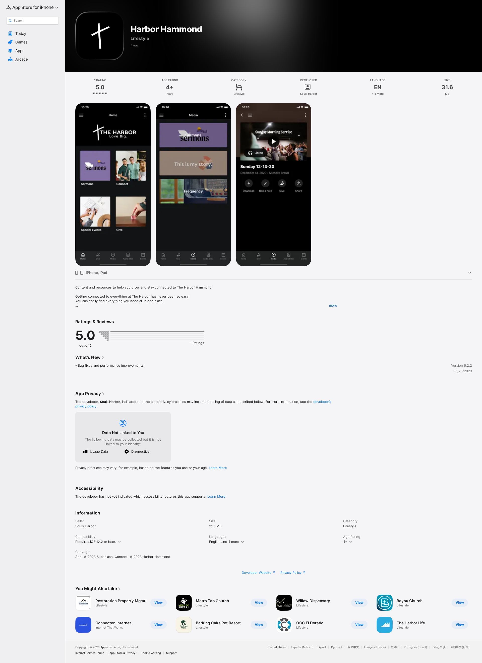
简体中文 (353, 647)
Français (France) (375, 647)
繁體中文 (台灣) (459, 647)
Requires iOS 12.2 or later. (95, 542)
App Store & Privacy (122, 653)
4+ (345, 542)
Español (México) (302, 647)
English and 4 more (224, 542)
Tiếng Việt (438, 647)
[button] (32, 33)
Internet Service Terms (89, 653)
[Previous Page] (70, 614)
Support (171, 653)
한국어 (395, 647)
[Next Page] (476, 614)
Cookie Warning (151, 653)
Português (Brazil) (415, 647)
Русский (336, 647)
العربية (322, 647)
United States (277, 647)
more (333, 305)
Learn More (218, 468)
